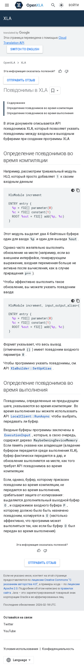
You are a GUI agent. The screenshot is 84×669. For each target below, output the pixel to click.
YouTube (9, 631)
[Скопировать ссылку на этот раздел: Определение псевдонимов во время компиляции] (52, 160)
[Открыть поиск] (53, 5)
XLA (7, 18)
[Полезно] (60, 71)
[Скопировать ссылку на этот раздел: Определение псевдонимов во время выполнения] (52, 390)
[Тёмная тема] (72, 190)
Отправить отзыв (21, 80)
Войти (74, 5)
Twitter (8, 624)
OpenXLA (9, 62)
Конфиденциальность (58, 649)
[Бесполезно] (66, 71)
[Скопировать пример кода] (78, 190)
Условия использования (20, 649)
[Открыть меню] (7, 5)
